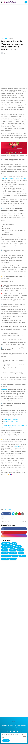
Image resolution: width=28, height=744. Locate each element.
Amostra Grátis (6, 543)
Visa (10, 509)
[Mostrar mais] (2, 517)
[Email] (22, 513)
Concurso (5, 549)
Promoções (13, 552)
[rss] (10, 731)
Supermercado (6, 555)
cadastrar (22, 555)
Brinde (14, 543)
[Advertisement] (14, 21)
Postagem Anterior (6, 521)
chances (17, 446)
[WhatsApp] (16, 513)
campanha (4, 389)
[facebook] (14, 528)
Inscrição (12, 549)
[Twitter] (13, 513)
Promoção (5, 552)
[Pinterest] (19, 513)
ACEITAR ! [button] (6, 740)
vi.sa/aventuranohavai (7, 178)
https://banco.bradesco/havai (10, 421)
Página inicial (4, 38)
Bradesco (10, 38)
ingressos (13, 558)
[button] (1, 2)
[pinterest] (14, 532)
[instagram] (14, 535)
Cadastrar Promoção (7, 546)
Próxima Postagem (22, 521)
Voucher (15, 555)
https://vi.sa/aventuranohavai (10, 419)
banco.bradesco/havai (20, 178)
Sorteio (20, 552)
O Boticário (20, 549)
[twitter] (17, 731)
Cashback (18, 546)
